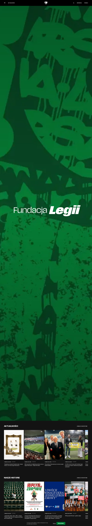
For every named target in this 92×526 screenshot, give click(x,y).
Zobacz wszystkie (82, 426)
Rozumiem (61, 523)
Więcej (54, 523)
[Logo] (46, 3)
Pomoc (86, 2)
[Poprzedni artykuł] (4, 448)
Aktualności (11, 2)
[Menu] (5, 2)
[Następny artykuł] (88, 448)
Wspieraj (79, 2)
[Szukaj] (73, 3)
